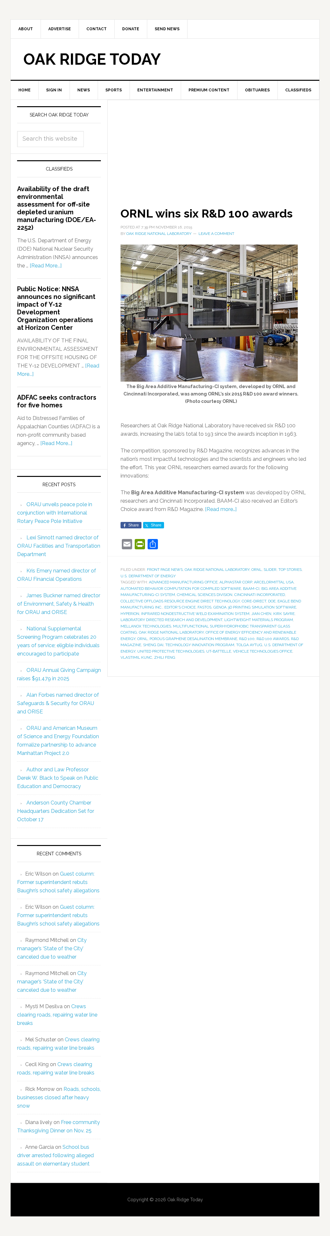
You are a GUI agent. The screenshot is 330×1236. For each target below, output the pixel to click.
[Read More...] (46, 266)
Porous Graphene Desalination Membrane (193, 639)
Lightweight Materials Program (258, 620)
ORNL (256, 569)
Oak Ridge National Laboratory (217, 569)
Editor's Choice (180, 607)
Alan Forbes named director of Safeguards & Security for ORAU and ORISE (58, 703)
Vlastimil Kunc (136, 657)
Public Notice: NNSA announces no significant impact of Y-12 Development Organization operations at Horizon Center (56, 308)
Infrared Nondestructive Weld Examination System (195, 613)
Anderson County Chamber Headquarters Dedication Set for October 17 (55, 811)
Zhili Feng (164, 657)
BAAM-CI (251, 588)
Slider (270, 569)
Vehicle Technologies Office (262, 651)
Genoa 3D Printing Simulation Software (254, 607)
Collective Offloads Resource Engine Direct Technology (180, 601)
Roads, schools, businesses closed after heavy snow (59, 1097)
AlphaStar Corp (235, 582)
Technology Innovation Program (199, 645)
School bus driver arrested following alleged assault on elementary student (55, 1155)
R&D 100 (247, 639)
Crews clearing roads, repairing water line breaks (57, 1014)
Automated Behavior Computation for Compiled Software (181, 588)
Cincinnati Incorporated (259, 594)
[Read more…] (221, 509)
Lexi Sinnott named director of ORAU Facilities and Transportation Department (58, 545)
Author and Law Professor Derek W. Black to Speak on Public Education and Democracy (57, 778)
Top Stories (290, 569)
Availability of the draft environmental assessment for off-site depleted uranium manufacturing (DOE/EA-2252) (56, 208)
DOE (272, 601)
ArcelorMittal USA (274, 582)
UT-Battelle (218, 651)
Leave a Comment (216, 233)
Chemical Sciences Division (204, 594)
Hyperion (130, 613)
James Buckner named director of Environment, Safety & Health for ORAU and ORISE (58, 603)
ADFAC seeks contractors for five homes (56, 401)
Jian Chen (261, 613)
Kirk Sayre (284, 613)
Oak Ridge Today (92, 59)
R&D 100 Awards (273, 639)
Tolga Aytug (249, 645)
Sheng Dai (153, 645)
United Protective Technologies (170, 651)
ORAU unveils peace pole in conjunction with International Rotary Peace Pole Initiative (54, 512)
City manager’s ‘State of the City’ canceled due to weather (52, 948)
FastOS (204, 607)
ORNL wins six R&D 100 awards (207, 213)
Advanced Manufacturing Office (183, 582)
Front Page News (165, 569)
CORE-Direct (254, 601)
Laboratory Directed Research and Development (171, 620)
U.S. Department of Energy (148, 576)
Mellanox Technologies (146, 626)
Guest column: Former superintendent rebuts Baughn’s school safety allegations (58, 882)
